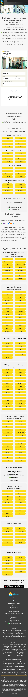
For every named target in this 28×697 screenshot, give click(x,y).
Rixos (20, 491)
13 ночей (7, 146)
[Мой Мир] (14, 223)
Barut (20, 507)
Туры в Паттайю (6, 650)
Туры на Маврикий (6, 635)
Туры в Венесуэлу (6, 636)
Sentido (20, 534)
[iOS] (19, 586)
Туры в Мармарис (21, 644)
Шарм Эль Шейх (20, 303)
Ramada (7, 563)
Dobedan (7, 505)
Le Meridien (20, 568)
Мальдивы (7, 331)
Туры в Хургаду (21, 646)
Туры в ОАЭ (21, 638)
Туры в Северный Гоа (8, 653)
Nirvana (7, 493)
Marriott (7, 568)
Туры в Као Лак (14, 650)
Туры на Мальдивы (8, 633)
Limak (7, 496)
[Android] (9, 586)
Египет (20, 300)
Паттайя (20, 314)
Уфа (7, 264)
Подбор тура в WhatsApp (15, 623)
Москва (7, 258)
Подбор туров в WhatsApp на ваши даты (14, 206)
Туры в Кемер (6, 646)
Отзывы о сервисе (14, 618)
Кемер (20, 294)
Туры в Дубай (21, 647)
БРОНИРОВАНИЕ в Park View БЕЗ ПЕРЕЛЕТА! (14, 198)
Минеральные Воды (20, 264)
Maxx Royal (20, 493)
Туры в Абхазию (6, 630)
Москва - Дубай (13, 671)
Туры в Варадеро (20, 652)
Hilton (20, 542)
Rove (20, 560)
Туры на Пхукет (22, 649)
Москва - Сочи (6, 661)
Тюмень (7, 278)
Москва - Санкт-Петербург (18, 661)
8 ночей (20, 138)
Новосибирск (7, 267)
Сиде (7, 297)
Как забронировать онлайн (14, 615)
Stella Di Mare (20, 531)
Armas (7, 513)
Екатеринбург (7, 261)
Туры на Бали (20, 655)
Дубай (7, 308)
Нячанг (20, 322)
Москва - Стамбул (13, 674)
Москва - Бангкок (20, 667)
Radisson (7, 537)
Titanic (7, 491)
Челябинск (20, 278)
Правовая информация (14, 620)
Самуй (7, 317)
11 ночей (7, 143)
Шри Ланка (7, 328)
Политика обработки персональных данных (14, 621)
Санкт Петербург (20, 258)
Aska (20, 510)
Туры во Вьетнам (22, 635)
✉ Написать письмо (14, 608)
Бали (20, 331)
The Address (7, 557)
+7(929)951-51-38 (15, 209)
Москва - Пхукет (21, 669)
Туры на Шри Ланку (14, 632)
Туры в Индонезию (21, 636)
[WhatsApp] (2, 223)
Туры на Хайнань (8, 652)
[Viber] (4, 223)
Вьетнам (7, 322)
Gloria (20, 502)
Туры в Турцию (14, 630)
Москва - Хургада (8, 667)
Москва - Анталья (20, 664)
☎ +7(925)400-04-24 (19, 121)
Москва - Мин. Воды (8, 664)
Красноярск (20, 267)
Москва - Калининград (8, 663)
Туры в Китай (14, 635)
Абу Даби (20, 305)
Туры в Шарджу (6, 649)
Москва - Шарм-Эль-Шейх (9, 669)
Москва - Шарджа (22, 671)
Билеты (13, 0)
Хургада (7, 303)
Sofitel (20, 557)
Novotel (7, 539)
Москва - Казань (21, 663)
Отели (9, 0)
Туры (6, 0)
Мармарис (7, 300)
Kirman (7, 499)
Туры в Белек (13, 644)
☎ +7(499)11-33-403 (9, 121)
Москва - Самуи (6, 671)
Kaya (20, 499)
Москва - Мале (22, 672)
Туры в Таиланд (22, 630)
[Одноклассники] (11, 223)
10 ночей (20, 141)
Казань (20, 261)
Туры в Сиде (8, 655)
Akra (20, 513)
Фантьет (7, 325)
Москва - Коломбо (6, 672)
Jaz (7, 542)
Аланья (20, 291)
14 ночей (20, 146)
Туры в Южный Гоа (20, 653)
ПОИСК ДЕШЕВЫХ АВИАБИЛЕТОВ (14, 202)
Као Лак (7, 320)
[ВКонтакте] (9, 223)
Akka (7, 516)
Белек (7, 294)
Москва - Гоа (15, 672)
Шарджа (7, 311)
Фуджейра (20, 311)
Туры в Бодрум (13, 646)
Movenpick (20, 539)
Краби (20, 317)
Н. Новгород (7, 270)
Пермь (20, 273)
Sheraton (7, 534)
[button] (26, 63)
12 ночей (20, 143)
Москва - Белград (22, 674)
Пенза (7, 273)
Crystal (7, 507)
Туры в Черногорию (8, 638)
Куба (20, 328)
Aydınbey (7, 510)
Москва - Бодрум (8, 666)
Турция (7, 291)
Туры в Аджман (14, 649)
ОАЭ (7, 305)
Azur (7, 545)
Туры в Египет (5, 632)
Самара (7, 275)
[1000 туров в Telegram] (13, 600)
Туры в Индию (13, 636)
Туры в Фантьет (22, 650)
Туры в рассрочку (14, 617)
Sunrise (7, 531)
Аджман (20, 308)
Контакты (14, 605)
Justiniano (7, 502)
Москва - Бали (5, 674)
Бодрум (20, 297)
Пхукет (20, 320)
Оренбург (20, 270)
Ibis (7, 571)
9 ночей (7, 141)
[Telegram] (7, 223)
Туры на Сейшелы (20, 633)
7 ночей (7, 138)
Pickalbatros (20, 537)
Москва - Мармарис (19, 666)
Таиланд (7, 314)
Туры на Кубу (22, 632)
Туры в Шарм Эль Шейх (9, 647)
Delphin (20, 505)
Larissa (20, 496)
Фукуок (20, 325)
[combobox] (14, 73)
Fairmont (7, 574)
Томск (20, 275)
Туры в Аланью (5, 644)
